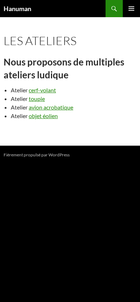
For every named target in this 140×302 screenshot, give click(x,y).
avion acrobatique (51, 107)
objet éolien (43, 115)
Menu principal (131, 8)
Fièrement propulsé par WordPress (37, 154)
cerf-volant (42, 90)
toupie (37, 98)
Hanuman (17, 9)
